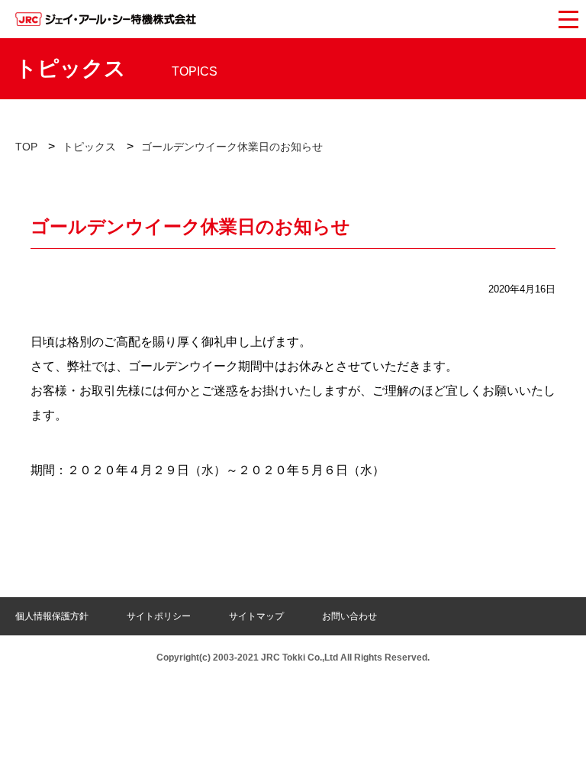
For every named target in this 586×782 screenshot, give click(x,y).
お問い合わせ (349, 616)
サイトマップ (256, 616)
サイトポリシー (159, 616)
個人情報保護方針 (52, 616)
